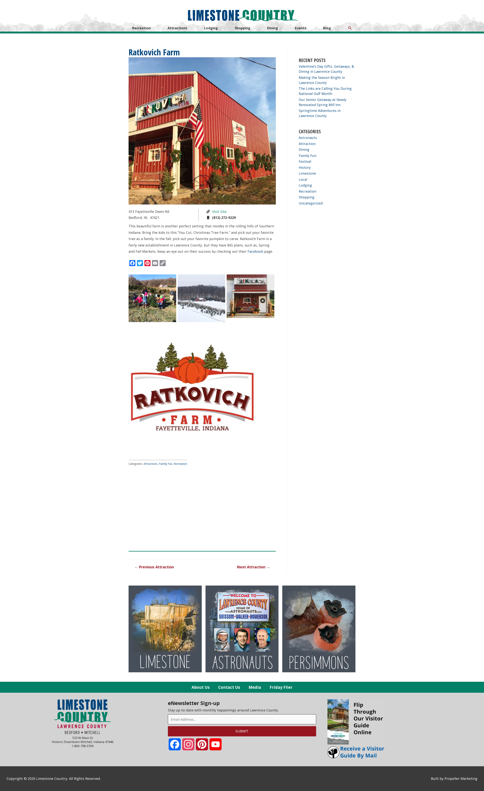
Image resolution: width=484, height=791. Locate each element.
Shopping (242, 28)
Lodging (211, 28)
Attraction (307, 143)
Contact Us (229, 687)
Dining (272, 28)
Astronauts (308, 137)
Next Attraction (253, 566)
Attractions (177, 28)
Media (255, 687)
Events (300, 28)
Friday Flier (281, 687)
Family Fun (165, 464)
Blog (327, 28)
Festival (305, 161)
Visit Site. (219, 211)
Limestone (307, 173)
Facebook (255, 251)
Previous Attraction (154, 566)
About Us (201, 687)
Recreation (141, 28)
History (305, 167)
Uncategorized (311, 203)
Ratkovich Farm (154, 52)
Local (303, 179)
